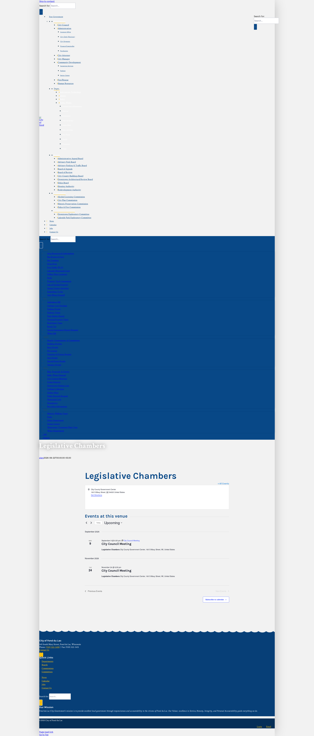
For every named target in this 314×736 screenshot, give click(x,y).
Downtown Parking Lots (58, 385)
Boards (57, 155)
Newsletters (52, 403)
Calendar (53, 225)
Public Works (65, 102)
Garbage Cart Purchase (57, 305)
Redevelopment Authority (69, 189)
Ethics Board (63, 182)
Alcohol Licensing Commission (71, 196)
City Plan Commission (67, 200)
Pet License (52, 350)
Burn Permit (52, 347)
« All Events (223, 483)
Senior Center (65, 75)
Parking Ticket (53, 312)
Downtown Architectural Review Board (75, 179)
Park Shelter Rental (55, 316)
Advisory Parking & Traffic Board (72, 165)
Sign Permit (52, 357)
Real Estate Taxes (54, 323)
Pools (49, 277)
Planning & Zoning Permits (59, 354)
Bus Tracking (53, 260)
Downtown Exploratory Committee (73, 214)
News (52, 221)
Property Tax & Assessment (59, 281)
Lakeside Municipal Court (58, 270)
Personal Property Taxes (57, 319)
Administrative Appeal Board (70, 158)
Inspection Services (66, 66)
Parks (49, 417)
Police (62, 99)
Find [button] (45, 250)
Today (98, 523)
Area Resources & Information (60, 253)
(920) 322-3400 (52, 647)
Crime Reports (53, 382)
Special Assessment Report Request (62, 330)
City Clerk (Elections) (67, 37)
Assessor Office (65, 32)
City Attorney (64, 55)
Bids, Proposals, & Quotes (58, 371)
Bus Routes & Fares (55, 256)
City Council (63, 25)
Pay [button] (44, 298)
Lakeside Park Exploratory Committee (74, 217)
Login (259, 726)
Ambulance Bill (53, 302)
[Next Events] (91, 522)
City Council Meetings (57, 378)
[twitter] (42, 654)
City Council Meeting (116, 544)
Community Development (69, 62)
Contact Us (54, 232)
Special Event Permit (56, 361)
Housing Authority (66, 186)
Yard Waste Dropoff (56, 295)
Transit (64, 139)
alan (41, 457)
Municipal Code (54, 399)
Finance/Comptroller (67, 46)
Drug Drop (52, 263)
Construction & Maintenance (72, 106)
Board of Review (65, 172)
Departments (59, 21)
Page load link (46, 732)
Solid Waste (66, 135)
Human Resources (65, 83)
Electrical (65, 111)
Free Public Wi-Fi (55, 267)
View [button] (45, 368)
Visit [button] (45, 410)
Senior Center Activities (58, 288)
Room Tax (51, 326)
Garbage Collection (55, 389)
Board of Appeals (65, 169)
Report (46, 437)
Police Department (55, 420)
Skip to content (47, 1)
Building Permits (54, 343)
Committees (47, 671)
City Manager (64, 59)
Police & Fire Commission (69, 207)
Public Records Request (57, 396)
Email (268, 726)
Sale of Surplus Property (57, 284)
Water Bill (51, 333)
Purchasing (64, 51)
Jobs (51, 228)
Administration (64, 28)
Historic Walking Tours (57, 413)
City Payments (65, 41)
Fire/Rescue (63, 79)
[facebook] (40, 654)
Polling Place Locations (57, 274)
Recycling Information (57, 406)
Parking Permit (54, 309)
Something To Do (55, 291)
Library (63, 95)
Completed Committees (64, 210)
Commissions (60, 193)
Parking (63, 71)
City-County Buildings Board (70, 176)
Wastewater (66, 144)
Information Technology (70, 92)
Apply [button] (46, 337)
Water (64, 149)
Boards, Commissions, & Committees (63, 340)
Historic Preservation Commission (73, 203)
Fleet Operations (67, 120)
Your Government (56, 16)
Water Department (55, 430)
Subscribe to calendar (214, 599)
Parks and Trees (67, 130)
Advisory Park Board (67, 162)
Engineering (66, 116)
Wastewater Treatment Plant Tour (62, 427)
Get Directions (96, 495)
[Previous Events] (86, 522)
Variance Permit (54, 364)
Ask (45, 434)
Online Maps (66, 125)
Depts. (56, 88)
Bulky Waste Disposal (56, 375)
